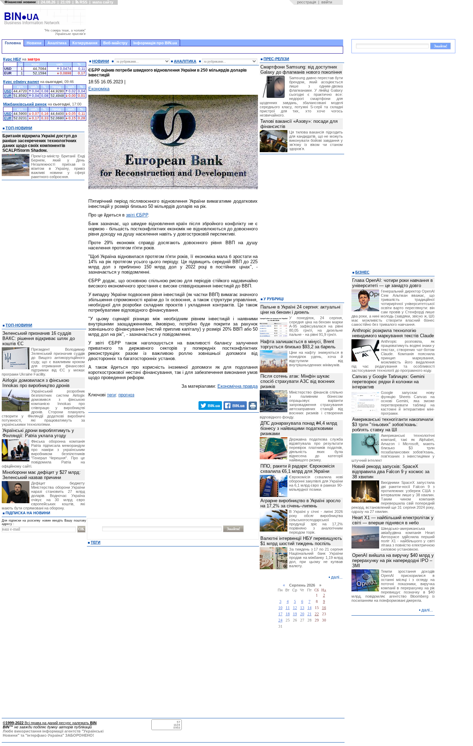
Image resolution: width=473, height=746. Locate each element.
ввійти (326, 2)
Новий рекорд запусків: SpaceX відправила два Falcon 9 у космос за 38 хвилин (390, 471)
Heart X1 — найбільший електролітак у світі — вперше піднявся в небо (393, 520)
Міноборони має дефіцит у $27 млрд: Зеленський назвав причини (41, 475)
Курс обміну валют (21, 82)
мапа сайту (102, 2)
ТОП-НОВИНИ (19, 128)
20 (302, 614)
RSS (83, 2)
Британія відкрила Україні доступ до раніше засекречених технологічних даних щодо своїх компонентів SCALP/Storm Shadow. (39, 143)
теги (111, 394)
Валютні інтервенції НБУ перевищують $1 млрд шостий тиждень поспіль (301, 541)
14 (309, 608)
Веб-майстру (115, 43)
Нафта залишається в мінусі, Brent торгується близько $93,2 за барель (298, 344)
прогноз (126, 394)
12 (295, 608)
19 (295, 614)
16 (324, 608)
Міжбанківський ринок (25, 104)
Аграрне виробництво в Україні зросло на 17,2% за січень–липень (300, 503)
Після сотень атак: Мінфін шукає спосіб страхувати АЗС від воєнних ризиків (297, 381)
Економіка (98, 88)
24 (280, 620)
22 (317, 614)
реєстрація (306, 2)
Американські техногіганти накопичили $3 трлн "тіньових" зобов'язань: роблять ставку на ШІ (392, 424)
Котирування (84, 43)
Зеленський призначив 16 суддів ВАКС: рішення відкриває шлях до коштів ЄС (38, 338)
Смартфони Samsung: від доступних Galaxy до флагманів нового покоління (301, 69)
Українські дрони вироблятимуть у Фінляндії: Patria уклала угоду (38, 433)
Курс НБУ (12, 59)
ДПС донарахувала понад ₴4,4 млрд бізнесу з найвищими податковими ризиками (298, 428)
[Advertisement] (216, 22)
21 (309, 614)
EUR (7, 96)
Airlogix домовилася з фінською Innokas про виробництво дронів (36, 383)
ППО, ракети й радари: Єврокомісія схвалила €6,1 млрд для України (297, 468)
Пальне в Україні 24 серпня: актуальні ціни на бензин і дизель (300, 309)
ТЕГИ (95, 542)
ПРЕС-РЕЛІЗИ (276, 59)
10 (280, 608)
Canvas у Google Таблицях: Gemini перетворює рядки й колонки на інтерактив (388, 381)
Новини (34, 43)
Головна (13, 43)
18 (288, 614)
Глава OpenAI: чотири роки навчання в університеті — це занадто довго (392, 283)
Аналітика (56, 43)
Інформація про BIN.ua (155, 43)
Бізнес (362, 272)
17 (280, 614)
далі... (336, 577)
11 (288, 608)
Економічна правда (237, 386)
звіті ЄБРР (137, 215)
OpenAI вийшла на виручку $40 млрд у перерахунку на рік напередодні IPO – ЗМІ (393, 560)
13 (302, 608)
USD (7, 91)
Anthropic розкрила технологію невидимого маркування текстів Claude (393, 333)
